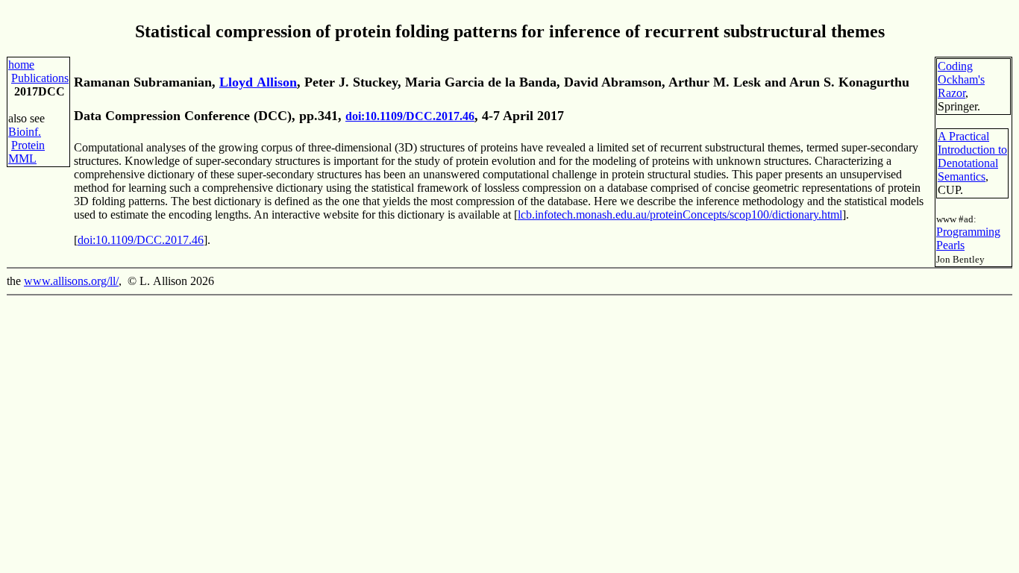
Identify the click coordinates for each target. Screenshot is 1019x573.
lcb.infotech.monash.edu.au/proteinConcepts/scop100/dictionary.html (680, 214)
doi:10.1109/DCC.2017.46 (409, 116)
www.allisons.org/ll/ (71, 281)
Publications (40, 78)
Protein (28, 145)
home (21, 64)
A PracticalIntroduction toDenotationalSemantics (972, 156)
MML (22, 158)
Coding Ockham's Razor (961, 79)
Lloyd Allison (258, 82)
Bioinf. (24, 131)
